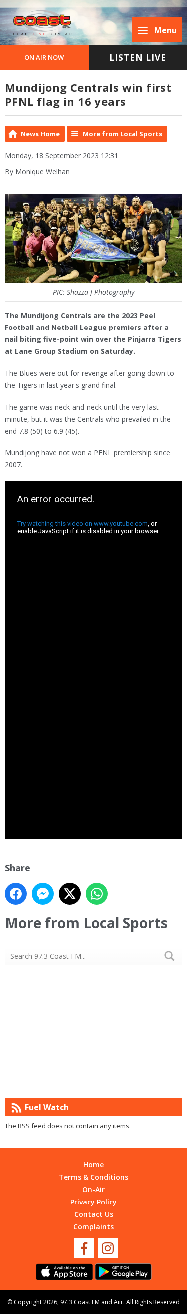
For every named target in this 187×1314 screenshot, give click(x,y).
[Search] (174, 955)
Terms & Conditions (93, 1177)
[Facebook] (84, 1248)
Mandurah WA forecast (94, 1079)
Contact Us (93, 1214)
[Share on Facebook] (16, 894)
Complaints (93, 1226)
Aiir (118, 1302)
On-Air (93, 1189)
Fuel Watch (47, 1107)
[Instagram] (108, 1248)
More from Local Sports (122, 133)
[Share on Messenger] (43, 894)
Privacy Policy (93, 1201)
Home (93, 1164)
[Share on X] (70, 894)
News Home (40, 133)
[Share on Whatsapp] (97, 894)
